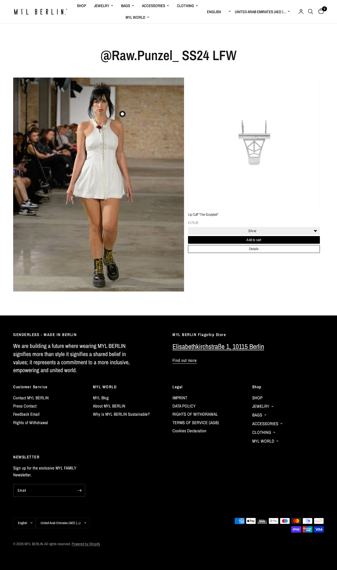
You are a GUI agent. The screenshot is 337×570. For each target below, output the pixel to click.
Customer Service (30, 387)
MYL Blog (101, 398)
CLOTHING (185, 5)
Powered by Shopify (86, 543)
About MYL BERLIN (109, 406)
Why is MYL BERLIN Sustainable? (121, 414)
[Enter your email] (80, 490)
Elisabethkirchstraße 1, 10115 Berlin (218, 346)
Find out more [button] (184, 360)
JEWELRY (101, 5)
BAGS (125, 5)
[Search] (310, 11)
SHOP (81, 5)
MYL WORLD (135, 17)
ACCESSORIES (153, 5)
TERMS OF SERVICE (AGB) (195, 422)
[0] (320, 11)
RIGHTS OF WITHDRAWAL (195, 414)
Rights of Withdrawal (30, 422)
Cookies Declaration (189, 431)
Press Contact (25, 406)
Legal (177, 387)
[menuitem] (81, 6)
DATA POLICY (184, 406)
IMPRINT (179, 398)
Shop (256, 387)
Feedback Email (26, 414)
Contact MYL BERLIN (31, 398)
